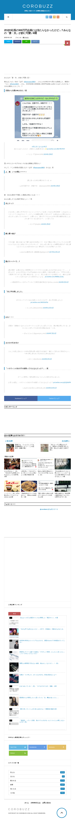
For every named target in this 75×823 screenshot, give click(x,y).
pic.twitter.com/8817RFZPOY (56, 149)
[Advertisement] (37, 60)
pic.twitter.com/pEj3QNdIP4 (62, 382)
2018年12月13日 (48, 308)
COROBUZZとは (35, 802)
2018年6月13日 (47, 359)
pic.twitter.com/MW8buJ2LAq (54, 277)
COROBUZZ (38, 6)
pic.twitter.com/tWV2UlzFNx (39, 302)
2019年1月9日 (45, 224)
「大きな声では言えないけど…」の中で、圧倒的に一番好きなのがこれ (41, 629)
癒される (26, 37)
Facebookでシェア (21, 398)
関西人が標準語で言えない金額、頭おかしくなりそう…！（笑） (39, 663)
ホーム (26, 802)
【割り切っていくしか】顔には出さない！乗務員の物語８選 (38, 709)
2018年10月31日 (51, 388)
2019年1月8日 (48, 154)
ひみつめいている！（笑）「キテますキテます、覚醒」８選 (38, 686)
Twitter (8, 41)
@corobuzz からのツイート (49, 509)
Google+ (52, 747)
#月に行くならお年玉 (39, 147)
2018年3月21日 (63, 282)
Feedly (12, 753)
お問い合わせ (46, 802)
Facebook (17, 41)
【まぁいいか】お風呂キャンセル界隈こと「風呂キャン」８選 (38, 618)
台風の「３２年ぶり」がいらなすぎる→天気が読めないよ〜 (38, 675)
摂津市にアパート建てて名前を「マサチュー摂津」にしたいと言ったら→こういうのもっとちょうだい (42, 652)
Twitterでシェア (54, 398)
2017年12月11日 (54, 252)
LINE (26, 41)
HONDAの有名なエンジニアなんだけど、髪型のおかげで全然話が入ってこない (42, 641)
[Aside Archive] (67, 43)
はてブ (35, 41)
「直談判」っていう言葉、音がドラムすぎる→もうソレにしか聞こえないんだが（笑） (42, 721)
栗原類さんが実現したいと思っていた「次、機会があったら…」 (39, 697)
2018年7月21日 (51, 333)
